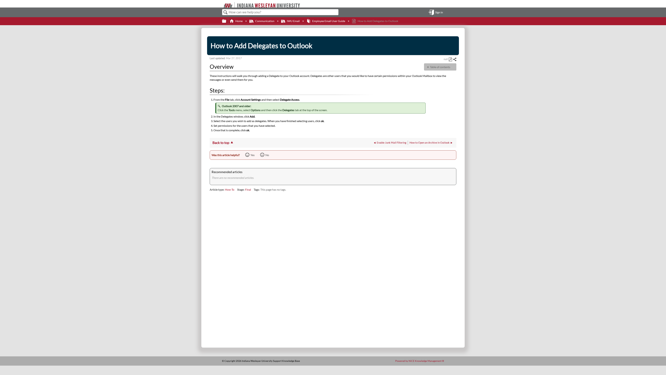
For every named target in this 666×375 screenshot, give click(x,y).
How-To (229, 189)
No (267, 155)
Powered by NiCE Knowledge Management (419, 360)
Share (454, 59)
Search (225, 12)
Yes (252, 155)
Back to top (220, 142)
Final (248, 189)
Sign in (439, 12)
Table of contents (440, 67)
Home (239, 21)
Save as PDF (450, 59)
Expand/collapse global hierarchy (226, 21)
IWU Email (293, 21)
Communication (265, 21)
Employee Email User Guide (329, 21)
